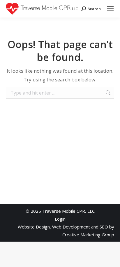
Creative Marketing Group (88, 235)
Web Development (71, 227)
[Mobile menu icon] (110, 9)
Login (60, 219)
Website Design (34, 227)
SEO (104, 227)
